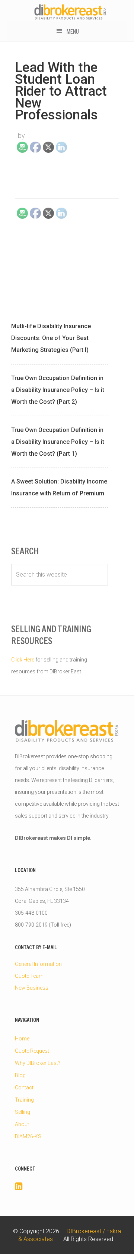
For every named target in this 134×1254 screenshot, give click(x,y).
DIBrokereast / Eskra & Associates (70, 12)
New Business (31, 988)
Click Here (22, 660)
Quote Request (32, 1051)
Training (24, 1100)
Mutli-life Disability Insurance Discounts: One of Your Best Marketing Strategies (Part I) (51, 338)
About (22, 1124)
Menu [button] (73, 31)
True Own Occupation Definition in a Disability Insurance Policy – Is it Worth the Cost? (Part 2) (57, 389)
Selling (22, 1112)
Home (22, 1039)
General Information (38, 964)
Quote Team (29, 976)
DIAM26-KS (28, 1136)
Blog (20, 1075)
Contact (24, 1087)
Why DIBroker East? (37, 1063)
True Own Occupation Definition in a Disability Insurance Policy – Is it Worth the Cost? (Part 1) (57, 441)
